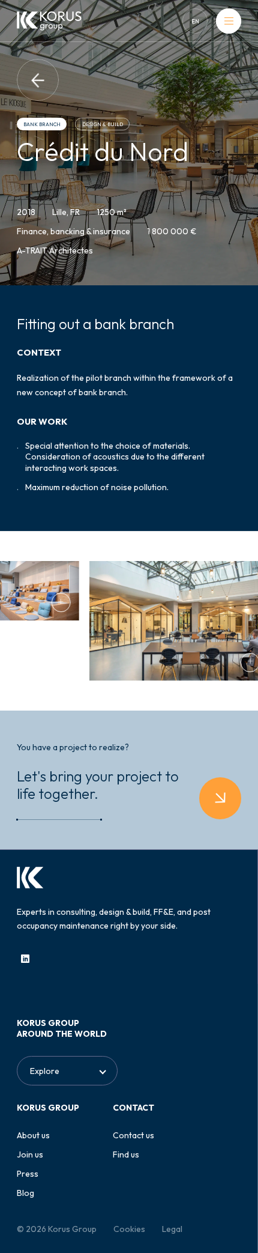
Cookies (129, 1229)
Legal (172, 1229)
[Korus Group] (49, 21)
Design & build (102, 124)
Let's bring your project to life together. (98, 784)
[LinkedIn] (25, 958)
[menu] (228, 21)
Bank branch (42, 124)
